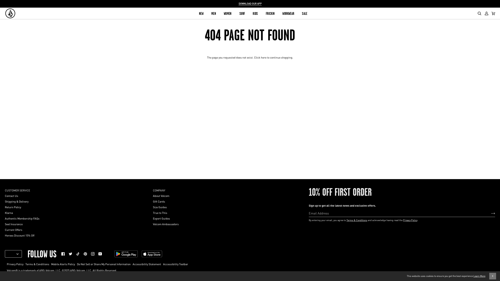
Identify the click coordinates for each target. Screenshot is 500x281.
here (263, 57)
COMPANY (159, 190)
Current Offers (13, 229)
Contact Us (11, 195)
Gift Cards (159, 201)
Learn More (479, 276)
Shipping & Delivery (17, 201)
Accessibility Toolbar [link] (175, 264)
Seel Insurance (14, 224)
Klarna (9, 212)
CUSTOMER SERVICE (17, 190)
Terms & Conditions (356, 220)
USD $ (12, 254)
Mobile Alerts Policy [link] (63, 264)
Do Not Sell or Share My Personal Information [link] (104, 264)
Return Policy (13, 207)
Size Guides (160, 207)
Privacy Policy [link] (15, 264)
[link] (63, 254)
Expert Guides (161, 218)
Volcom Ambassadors (166, 224)
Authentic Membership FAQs (22, 218)
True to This (160, 212)
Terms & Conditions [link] (37, 264)
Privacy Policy (410, 220)
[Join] (490, 213)
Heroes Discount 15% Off (19, 235)
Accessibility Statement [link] (147, 264)
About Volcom (161, 195)
